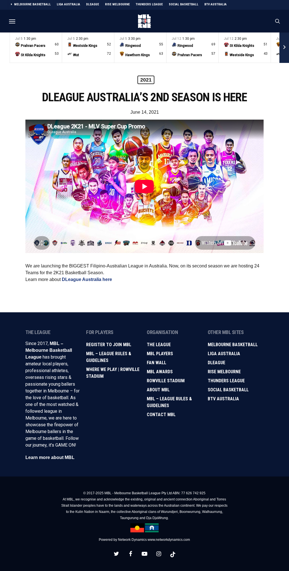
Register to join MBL (108, 344)
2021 (146, 80)
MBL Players (160, 353)
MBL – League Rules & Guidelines (108, 357)
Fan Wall (156, 362)
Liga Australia (224, 353)
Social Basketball (228, 389)
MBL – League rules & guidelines (169, 402)
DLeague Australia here (87, 279)
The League (159, 344)
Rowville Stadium (166, 380)
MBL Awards (160, 371)
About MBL (158, 389)
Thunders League (226, 380)
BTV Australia (223, 398)
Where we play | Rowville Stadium (112, 373)
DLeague (216, 362)
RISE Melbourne (224, 371)
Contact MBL (161, 414)
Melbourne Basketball (233, 344)
